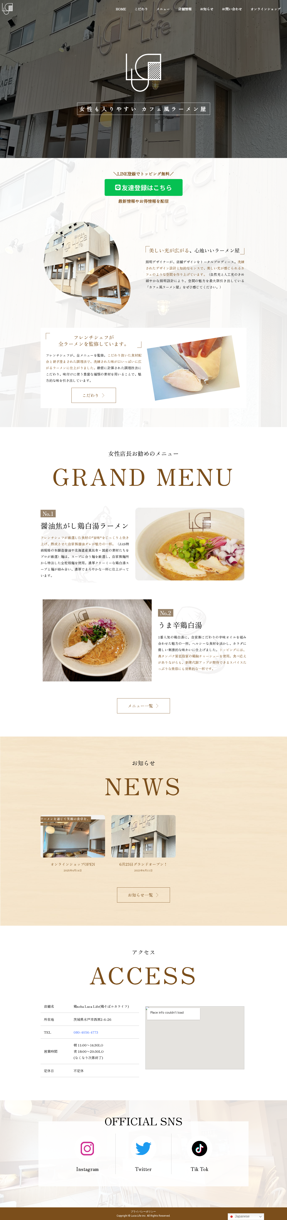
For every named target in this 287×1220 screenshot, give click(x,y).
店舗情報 (185, 8)
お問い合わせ (232, 8)
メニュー (163, 8)
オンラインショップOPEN (72, 864)
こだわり (141, 8)
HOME (121, 8)
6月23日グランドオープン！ (143, 864)
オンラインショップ (265, 8)
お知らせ (206, 8)
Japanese (242, 1216)
